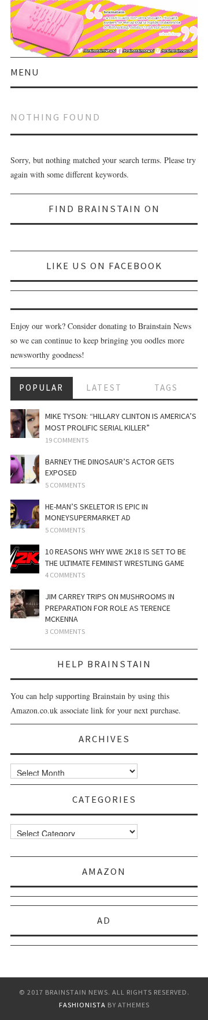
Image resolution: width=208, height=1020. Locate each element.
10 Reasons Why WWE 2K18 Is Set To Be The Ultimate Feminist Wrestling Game (115, 557)
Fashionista (82, 1004)
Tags (166, 387)
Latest (104, 387)
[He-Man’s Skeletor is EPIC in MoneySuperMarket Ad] (24, 514)
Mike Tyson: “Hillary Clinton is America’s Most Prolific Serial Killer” (120, 422)
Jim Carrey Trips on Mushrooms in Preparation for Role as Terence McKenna (109, 607)
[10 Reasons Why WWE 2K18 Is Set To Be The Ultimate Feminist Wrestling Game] (24, 559)
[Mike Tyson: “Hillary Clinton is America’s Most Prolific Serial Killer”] (24, 423)
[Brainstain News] (104, 27)
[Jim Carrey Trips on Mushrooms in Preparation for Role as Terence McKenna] (24, 604)
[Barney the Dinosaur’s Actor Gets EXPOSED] (24, 469)
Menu (24, 72)
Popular (41, 387)
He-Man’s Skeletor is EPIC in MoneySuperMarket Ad (96, 512)
